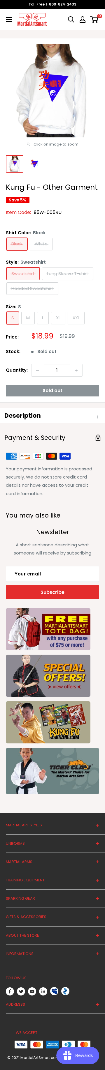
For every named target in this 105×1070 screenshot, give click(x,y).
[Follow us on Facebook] (10, 991)
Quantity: (17, 370)
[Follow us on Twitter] (21, 991)
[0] (94, 19)
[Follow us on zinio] (65, 991)
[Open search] (71, 19)
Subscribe (52, 592)
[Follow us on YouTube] (32, 991)
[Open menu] (9, 19)
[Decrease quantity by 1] (38, 370)
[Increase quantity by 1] (76, 370)
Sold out (52, 390)
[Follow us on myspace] (54, 991)
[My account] (82, 19)
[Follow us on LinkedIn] (43, 991)
